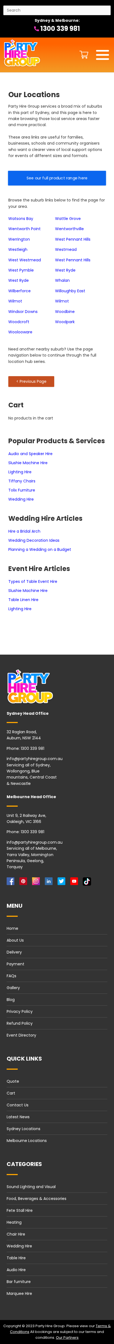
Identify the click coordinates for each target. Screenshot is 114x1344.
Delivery (14, 952)
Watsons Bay (20, 218)
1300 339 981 (59, 28)
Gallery (13, 987)
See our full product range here (57, 178)
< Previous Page (31, 381)
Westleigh (17, 249)
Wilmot (15, 301)
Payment (15, 964)
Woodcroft (18, 322)
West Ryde (65, 270)
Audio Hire (16, 1270)
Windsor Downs (23, 311)
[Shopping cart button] (82, 55)
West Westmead (24, 260)
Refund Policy (20, 1023)
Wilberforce (19, 291)
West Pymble (21, 270)
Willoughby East (70, 291)
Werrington (19, 239)
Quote (13, 1081)
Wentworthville (69, 229)
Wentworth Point (24, 229)
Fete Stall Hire (20, 1210)
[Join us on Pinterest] (24, 882)
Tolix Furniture (21, 490)
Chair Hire (16, 1234)
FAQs (11, 976)
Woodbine (65, 311)
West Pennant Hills (72, 239)
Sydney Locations (23, 1128)
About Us (15, 940)
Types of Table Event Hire (32, 581)
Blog (11, 999)
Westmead (66, 249)
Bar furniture (19, 1281)
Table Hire (16, 1258)
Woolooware (20, 332)
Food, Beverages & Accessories (36, 1198)
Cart (11, 1093)
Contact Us (17, 1105)
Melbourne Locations (27, 1140)
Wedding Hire (21, 499)
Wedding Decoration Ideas (33, 540)
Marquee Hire (19, 1293)
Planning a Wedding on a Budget (39, 549)
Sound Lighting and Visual (31, 1186)
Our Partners (67, 1337)
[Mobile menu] (102, 55)
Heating (14, 1222)
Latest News (18, 1117)
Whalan (62, 280)
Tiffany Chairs (21, 481)
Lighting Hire (20, 472)
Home (12, 928)
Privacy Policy (20, 1011)
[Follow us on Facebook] (12, 882)
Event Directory (21, 1035)
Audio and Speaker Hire (30, 453)
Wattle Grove (68, 218)
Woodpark (65, 322)
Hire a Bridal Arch (24, 531)
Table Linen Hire (23, 599)
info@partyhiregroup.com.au (35, 758)
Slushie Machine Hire (28, 463)
